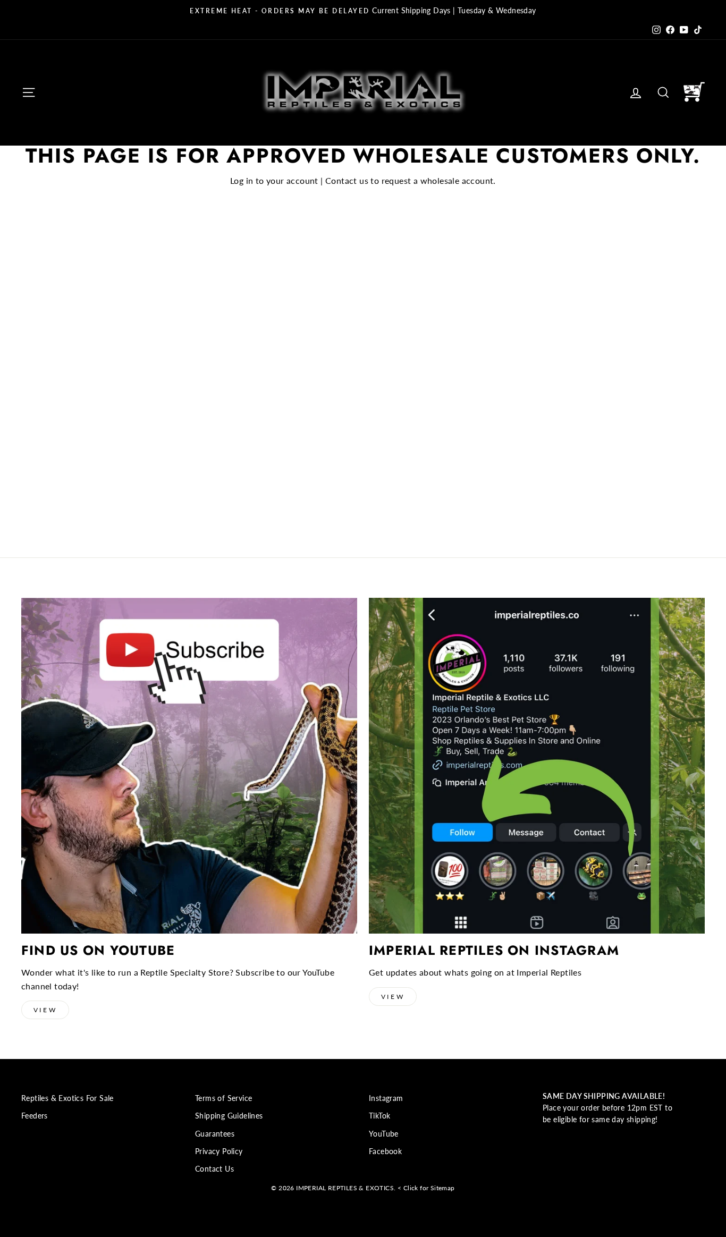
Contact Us (214, 1169)
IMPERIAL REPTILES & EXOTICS (345, 1188)
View (45, 1010)
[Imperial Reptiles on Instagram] (537, 766)
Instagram (386, 1098)
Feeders (34, 1116)
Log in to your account (274, 180)
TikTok (379, 1116)
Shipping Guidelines (229, 1116)
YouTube (384, 1134)
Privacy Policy (219, 1151)
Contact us (346, 180)
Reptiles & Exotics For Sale (67, 1098)
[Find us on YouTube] (189, 766)
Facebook (385, 1151)
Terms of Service (223, 1098)
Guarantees (214, 1134)
